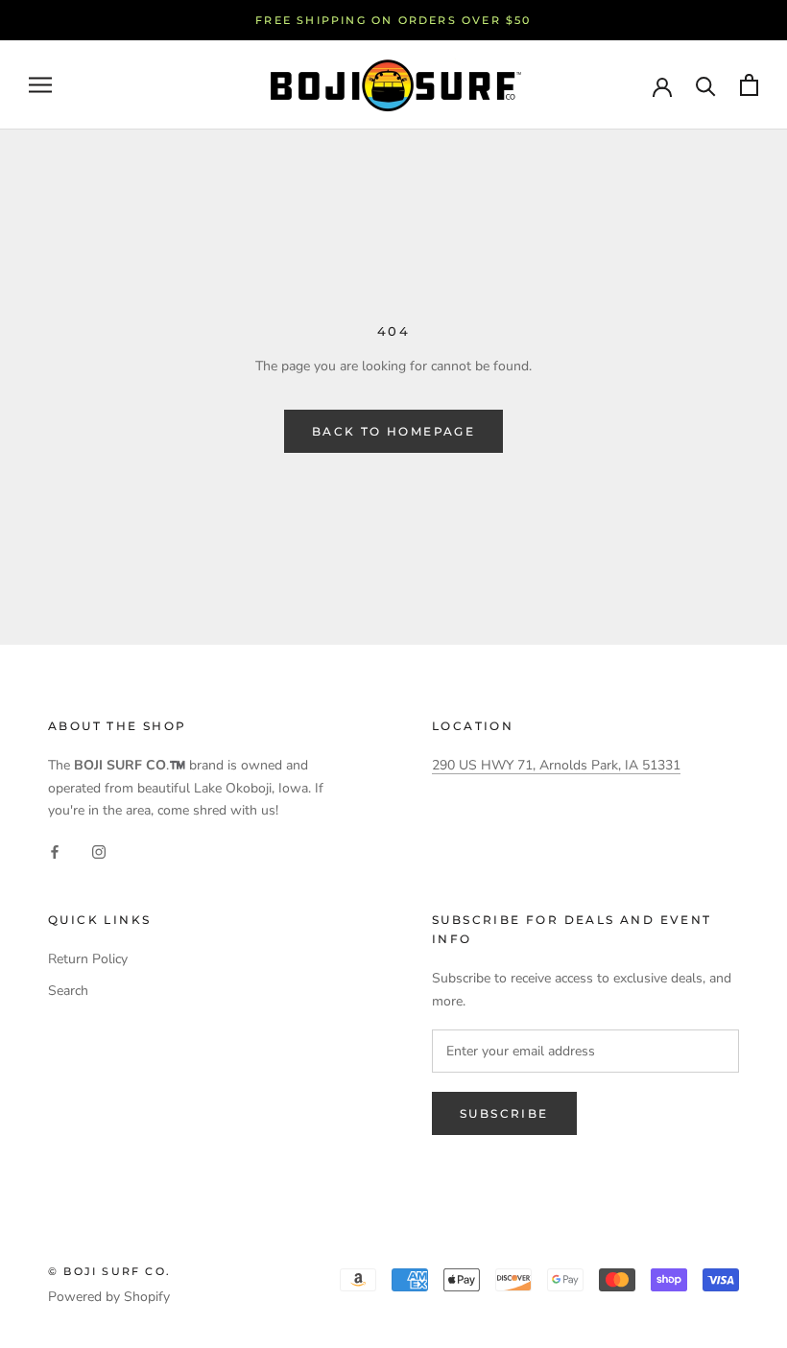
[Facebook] (54, 851)
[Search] (706, 85)
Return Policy (88, 959)
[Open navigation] (40, 85)
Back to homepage (393, 431)
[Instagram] (99, 851)
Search (68, 990)
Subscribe (504, 1113)
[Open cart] (749, 85)
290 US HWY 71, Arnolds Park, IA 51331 (556, 765)
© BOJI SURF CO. (109, 1271)
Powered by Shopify (109, 1297)
